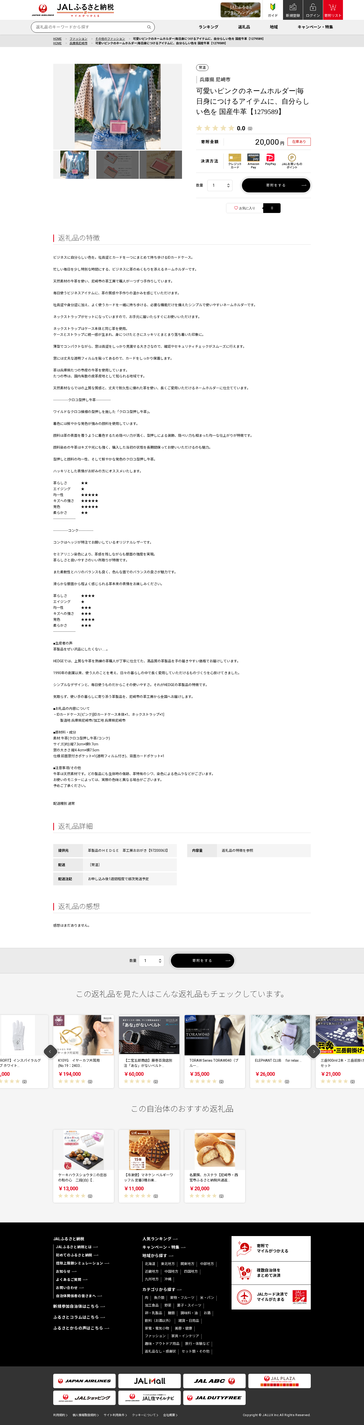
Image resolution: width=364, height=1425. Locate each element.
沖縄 (167, 1279)
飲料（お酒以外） (159, 1321)
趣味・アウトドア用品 (162, 1344)
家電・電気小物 (157, 1328)
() (250, 128)
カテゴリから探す (159, 1289)
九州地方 (152, 1279)
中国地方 (171, 1271)
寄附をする (276, 185)
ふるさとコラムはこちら (76, 1317)
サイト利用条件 (114, 1415)
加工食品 (152, 1305)
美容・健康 (183, 1328)
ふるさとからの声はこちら (78, 1328)
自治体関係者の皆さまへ (76, 1296)
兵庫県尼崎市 (78, 43)
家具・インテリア (185, 1336)
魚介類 (159, 1298)
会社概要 (169, 1415)
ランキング (208, 27)
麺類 (171, 1313)
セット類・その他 (195, 1351)
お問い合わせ (67, 1288)
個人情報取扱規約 (84, 1415)
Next (313, 1051)
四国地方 (191, 1271)
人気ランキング (157, 1239)
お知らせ (63, 1271)
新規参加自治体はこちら (76, 1306)
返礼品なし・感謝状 (160, 1351)
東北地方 (168, 1264)
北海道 (150, 1264)
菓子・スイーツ (189, 1305)
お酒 (207, 1313)
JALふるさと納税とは (74, 1247)
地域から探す (154, 1255)
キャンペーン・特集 (315, 27)
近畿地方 (152, 1271)
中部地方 (207, 1264)
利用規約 (59, 1415)
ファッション (78, 39)
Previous (50, 1051)
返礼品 (244, 27)
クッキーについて (144, 1415)
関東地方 (187, 1264)
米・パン (207, 1298)
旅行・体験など (197, 1344)
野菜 (167, 1305)
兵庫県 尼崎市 (215, 80)
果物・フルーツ (182, 1298)
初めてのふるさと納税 (74, 1255)
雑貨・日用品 (188, 1321)
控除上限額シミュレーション (79, 1263)
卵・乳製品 (153, 1313)
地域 (274, 27)
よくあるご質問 (68, 1280)
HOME (57, 39)
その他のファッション (110, 39)
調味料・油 (189, 1313)
